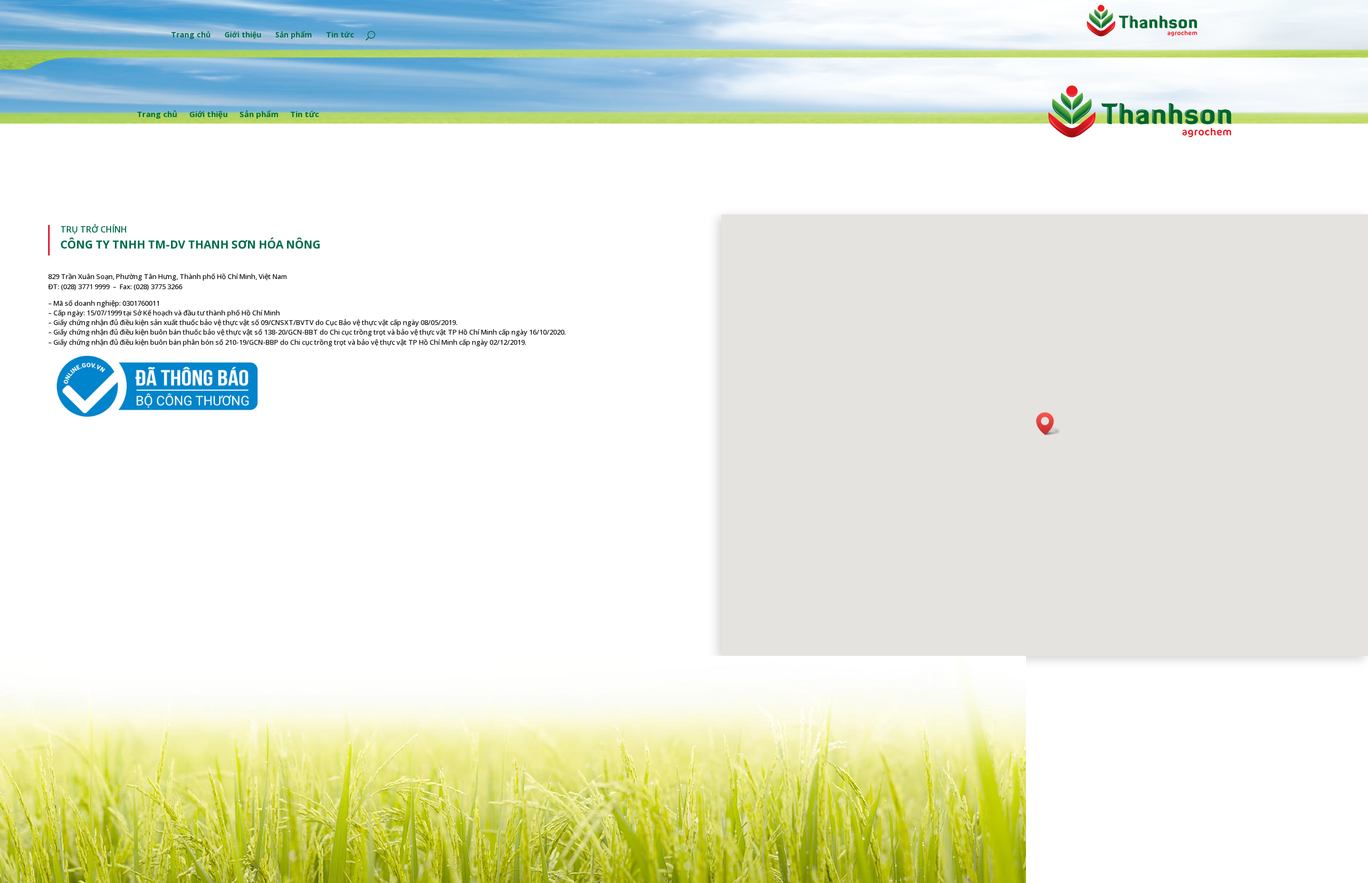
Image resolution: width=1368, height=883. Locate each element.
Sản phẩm (293, 35)
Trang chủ (191, 35)
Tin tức (340, 35)
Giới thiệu (242, 35)
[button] (1048, 423)
